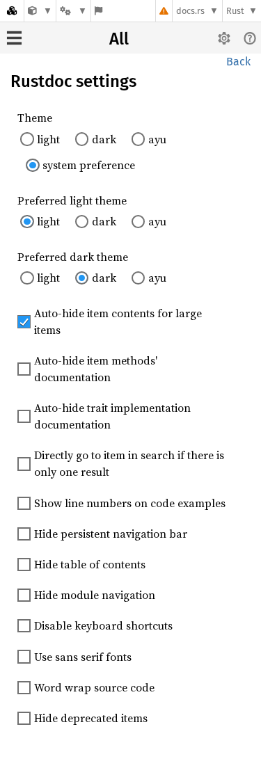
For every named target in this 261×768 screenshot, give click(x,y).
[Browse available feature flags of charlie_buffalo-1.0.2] (98, 11)
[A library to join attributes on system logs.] (40, 11)
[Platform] (73, 11)
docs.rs (190, 11)
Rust (235, 11)
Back (238, 61)
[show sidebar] (14, 38)
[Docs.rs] (12, 11)
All (119, 39)
